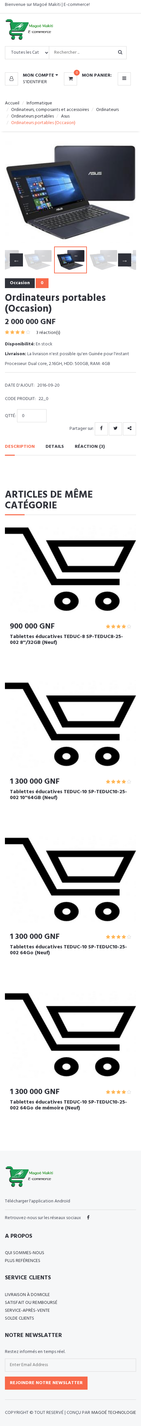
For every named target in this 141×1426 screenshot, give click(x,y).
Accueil (12, 103)
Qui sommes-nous (24, 1253)
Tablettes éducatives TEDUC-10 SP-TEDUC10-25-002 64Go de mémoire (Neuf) (68, 1105)
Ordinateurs (107, 110)
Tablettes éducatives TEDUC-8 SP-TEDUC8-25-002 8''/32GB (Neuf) (66, 639)
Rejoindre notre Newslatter (46, 1383)
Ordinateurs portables (32, 116)
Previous (16, 192)
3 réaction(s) (48, 333)
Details (55, 446)
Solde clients (19, 1318)
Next (124, 192)
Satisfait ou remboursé (31, 1303)
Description (20, 446)
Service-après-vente (27, 1310)
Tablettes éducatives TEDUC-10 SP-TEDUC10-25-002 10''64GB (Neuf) (68, 795)
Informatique (39, 103)
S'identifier (35, 82)
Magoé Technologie (113, 1413)
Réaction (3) (90, 446)
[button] (31, 75)
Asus (65, 116)
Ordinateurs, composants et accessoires (50, 110)
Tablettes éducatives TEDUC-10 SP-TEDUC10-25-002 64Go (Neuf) (68, 950)
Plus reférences (22, 1261)
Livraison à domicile (27, 1295)
